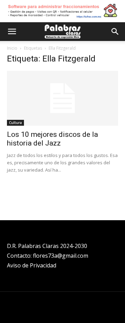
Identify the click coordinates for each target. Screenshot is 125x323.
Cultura (15, 122)
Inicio (12, 48)
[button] (12, 31)
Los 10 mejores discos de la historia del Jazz (52, 138)
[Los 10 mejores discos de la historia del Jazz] (62, 98)
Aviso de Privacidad (31, 265)
